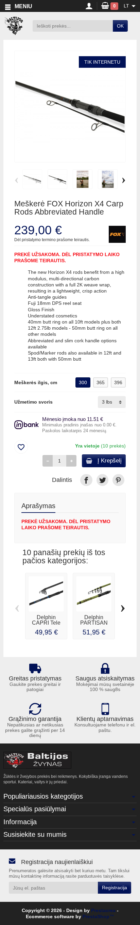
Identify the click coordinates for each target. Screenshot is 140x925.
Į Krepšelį (110, 460)
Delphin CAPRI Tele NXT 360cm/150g (46, 625)
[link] (86, 480)
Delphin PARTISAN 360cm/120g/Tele (96, 622)
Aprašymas (38, 505)
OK (120, 26)
